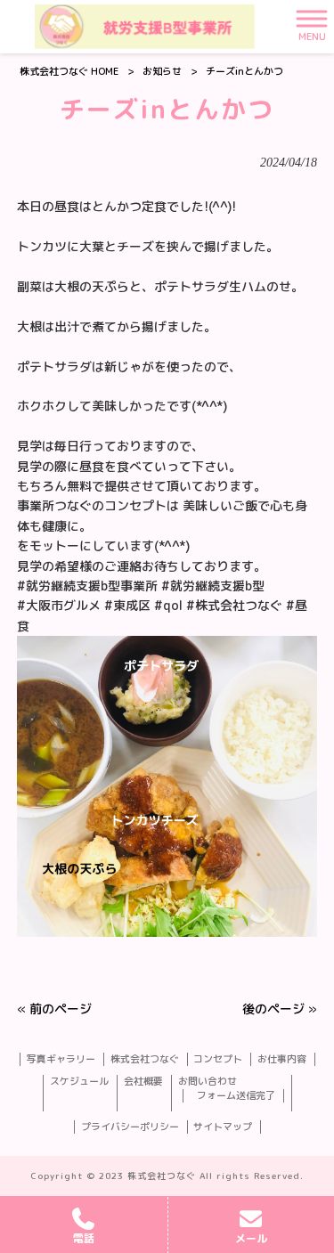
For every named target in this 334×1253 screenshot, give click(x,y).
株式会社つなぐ (144, 1059)
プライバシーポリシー (130, 1127)
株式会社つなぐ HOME (69, 71)
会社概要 (143, 1081)
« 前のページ (54, 1008)
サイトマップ (222, 1127)
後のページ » (279, 1008)
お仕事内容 (281, 1059)
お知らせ (162, 71)
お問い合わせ (207, 1081)
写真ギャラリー (61, 1059)
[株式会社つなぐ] (144, 26)
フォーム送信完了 (236, 1095)
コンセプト (217, 1059)
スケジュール (79, 1081)
